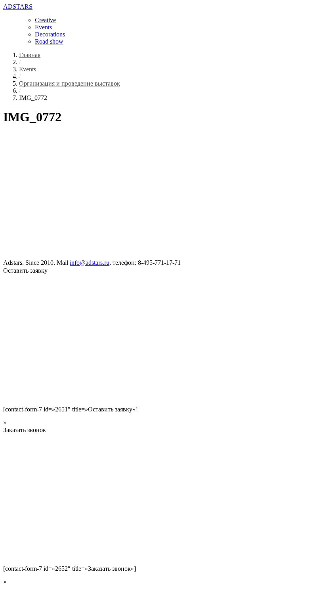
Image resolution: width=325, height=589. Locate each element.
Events (43, 27)
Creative (45, 20)
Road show (49, 41)
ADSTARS (17, 6)
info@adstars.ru (89, 262)
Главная (29, 55)
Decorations (50, 34)
